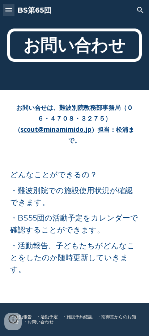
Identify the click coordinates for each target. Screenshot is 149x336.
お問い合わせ (40, 321)
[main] (74, 45)
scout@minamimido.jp (56, 129)
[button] (8, 10)
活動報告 (23, 316)
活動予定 (49, 316)
